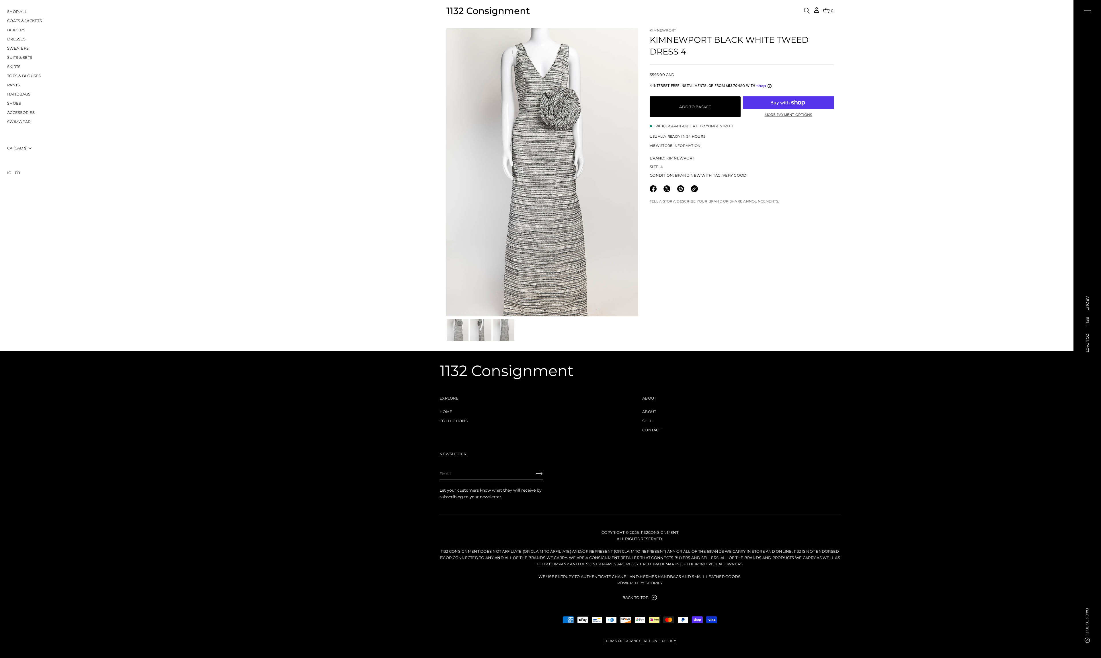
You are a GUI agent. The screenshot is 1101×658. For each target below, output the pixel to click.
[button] (807, 10)
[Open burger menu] (1087, 11)
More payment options (788, 114)
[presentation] (542, 172)
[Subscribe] (539, 473)
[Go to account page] (816, 11)
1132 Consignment (488, 10)
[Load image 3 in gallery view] (503, 330)
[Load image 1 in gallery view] (457, 330)
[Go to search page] (807, 10)
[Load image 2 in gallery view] (480, 330)
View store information (675, 145)
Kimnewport (663, 30)
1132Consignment (659, 532)
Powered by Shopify (640, 583)
